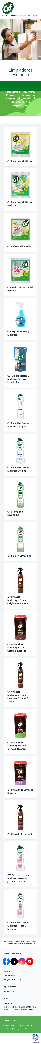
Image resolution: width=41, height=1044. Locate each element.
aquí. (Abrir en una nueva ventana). (22, 943)
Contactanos (9, 975)
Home (4, 15)
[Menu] (33, 6)
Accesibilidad (9, 991)
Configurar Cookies (21, 1029)
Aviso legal (7, 1029)
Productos (14, 15)
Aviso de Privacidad (10, 1025)
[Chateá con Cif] (36, 1039)
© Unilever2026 (9, 1020)
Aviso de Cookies (26, 1025)
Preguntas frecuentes (13, 979)
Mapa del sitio (10, 1003)
